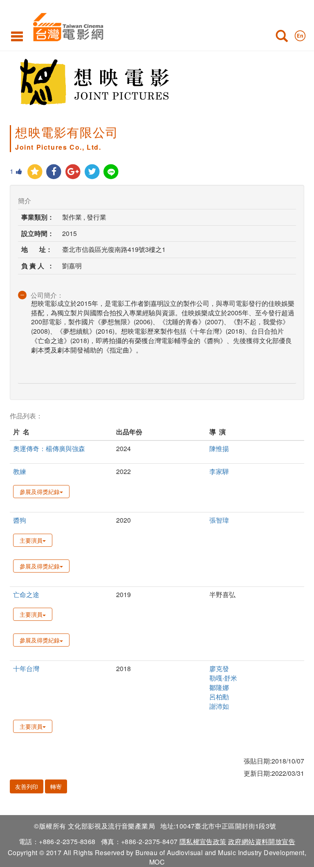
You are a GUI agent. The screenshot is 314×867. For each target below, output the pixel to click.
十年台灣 (26, 668)
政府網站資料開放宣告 (261, 841)
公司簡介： (47, 295)
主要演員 (31, 540)
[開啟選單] (17, 36)
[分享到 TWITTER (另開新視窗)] (92, 172)
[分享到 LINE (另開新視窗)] (111, 172)
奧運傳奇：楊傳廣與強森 (49, 448)
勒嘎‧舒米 (223, 678)
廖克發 (219, 668)
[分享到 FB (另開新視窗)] (54, 172)
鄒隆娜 (219, 687)
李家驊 (219, 471)
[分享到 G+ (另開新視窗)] (73, 172)
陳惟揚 (219, 448)
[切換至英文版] (300, 34)
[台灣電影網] (66, 26)
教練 (19, 471)
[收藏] (35, 172)
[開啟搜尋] (282, 37)
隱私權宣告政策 (203, 841)
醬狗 (19, 520)
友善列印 (26, 786)
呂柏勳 (219, 696)
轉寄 (56, 786)
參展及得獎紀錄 (40, 491)
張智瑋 (219, 520)
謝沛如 (219, 706)
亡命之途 (26, 594)
